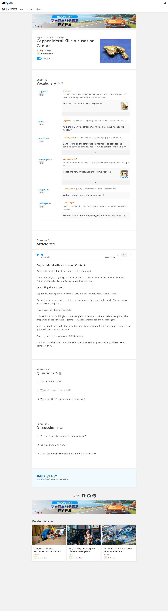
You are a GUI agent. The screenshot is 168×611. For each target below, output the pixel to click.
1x (124, 255)
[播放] (37, 254)
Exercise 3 (43, 369)
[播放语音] (47, 91)
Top (21, 9)
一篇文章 (41, 479)
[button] (96, 114)
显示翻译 (46, 58)
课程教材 (40, 9)
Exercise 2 (43, 240)
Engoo (39, 37)
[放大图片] (115, 51)
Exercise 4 (43, 424)
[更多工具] (130, 254)
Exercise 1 (43, 79)
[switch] (39, 58)
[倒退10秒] (118, 254)
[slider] (42, 255)
